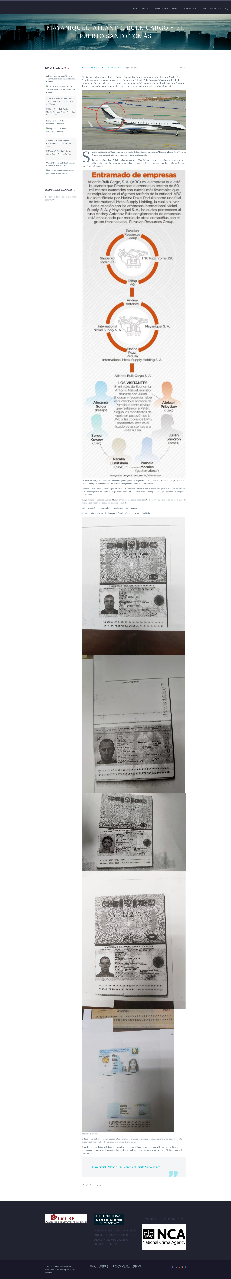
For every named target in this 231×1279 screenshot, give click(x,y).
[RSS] (179, 1267)
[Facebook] (83, 1185)
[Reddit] (101, 1185)
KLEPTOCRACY (190, 8)
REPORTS (176, 8)
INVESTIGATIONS (161, 8)
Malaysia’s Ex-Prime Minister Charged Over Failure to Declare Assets (58, 143)
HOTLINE (146, 8)
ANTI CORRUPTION (90, 68)
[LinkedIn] (98, 1185)
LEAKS (203, 8)
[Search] (226, 8)
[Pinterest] (90, 1185)
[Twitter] (87, 1185)
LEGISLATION (215, 8)
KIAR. (135, 8)
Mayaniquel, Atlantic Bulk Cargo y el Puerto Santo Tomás (126, 1166)
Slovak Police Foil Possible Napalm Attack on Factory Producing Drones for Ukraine (60, 101)
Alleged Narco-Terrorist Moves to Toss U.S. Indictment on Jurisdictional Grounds (60, 79)
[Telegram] (185, 1267)
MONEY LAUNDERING (112, 68)
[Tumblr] (94, 1185)
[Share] (182, 1267)
